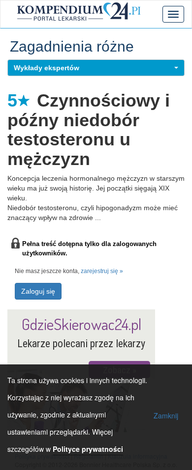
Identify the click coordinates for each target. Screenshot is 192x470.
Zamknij (166, 415)
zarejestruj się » (102, 271)
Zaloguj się (38, 291)
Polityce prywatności (88, 449)
